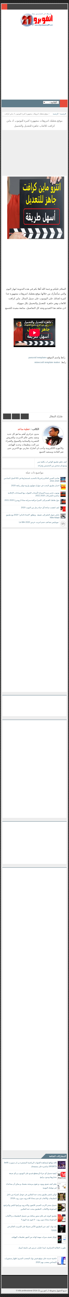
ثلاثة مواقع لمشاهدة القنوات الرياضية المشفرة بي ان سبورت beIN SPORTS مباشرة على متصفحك (30, 1165)
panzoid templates (38, 357)
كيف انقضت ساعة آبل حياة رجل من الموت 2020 (40, 507)
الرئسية (55, 114)
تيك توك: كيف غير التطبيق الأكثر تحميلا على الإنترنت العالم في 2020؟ (32, 1228)
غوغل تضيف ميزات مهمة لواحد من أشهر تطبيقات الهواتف (34, 1237)
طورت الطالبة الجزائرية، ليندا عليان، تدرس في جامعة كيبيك (42, 1248)
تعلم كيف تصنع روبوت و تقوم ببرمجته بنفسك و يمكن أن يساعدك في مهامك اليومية (31, 1186)
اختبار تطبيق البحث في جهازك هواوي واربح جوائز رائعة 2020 (35, 485)
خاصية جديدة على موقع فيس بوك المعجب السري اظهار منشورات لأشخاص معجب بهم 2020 (30, 1260)
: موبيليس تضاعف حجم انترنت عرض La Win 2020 (39, 522)
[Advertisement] (34, 62)
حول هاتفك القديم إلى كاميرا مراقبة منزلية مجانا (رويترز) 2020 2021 (31, 500)
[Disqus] (34, 569)
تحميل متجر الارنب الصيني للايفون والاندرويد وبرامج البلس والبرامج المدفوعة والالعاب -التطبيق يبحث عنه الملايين (30, 1207)
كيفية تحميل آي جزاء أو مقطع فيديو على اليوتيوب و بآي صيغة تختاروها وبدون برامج (33, 1175)
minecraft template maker (47, 362)
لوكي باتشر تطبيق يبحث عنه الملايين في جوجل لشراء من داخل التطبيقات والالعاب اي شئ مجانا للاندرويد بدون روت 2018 (32, 1196)
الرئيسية (63, 114)
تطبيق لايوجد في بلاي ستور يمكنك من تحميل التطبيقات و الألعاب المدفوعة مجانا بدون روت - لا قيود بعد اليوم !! (31, 1218)
